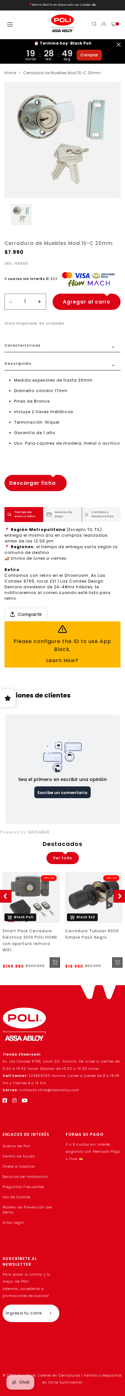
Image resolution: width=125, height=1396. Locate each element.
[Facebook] (5, 1100)
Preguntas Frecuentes (23, 1187)
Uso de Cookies (16, 1197)
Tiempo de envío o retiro (24, 514)
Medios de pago (63, 514)
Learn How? (62, 660)
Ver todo (62, 858)
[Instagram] (14, 1100)
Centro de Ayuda (19, 1156)
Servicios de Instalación (25, 1176)
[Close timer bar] (118, 44)
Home (10, 72)
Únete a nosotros (19, 1166)
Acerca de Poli (16, 1146)
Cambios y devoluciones (102, 514)
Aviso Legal (13, 1222)
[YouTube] (25, 1100)
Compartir (30, 614)
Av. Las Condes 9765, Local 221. (33, 1061)
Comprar (89, 55)
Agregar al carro (86, 301)
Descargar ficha (33, 483)
